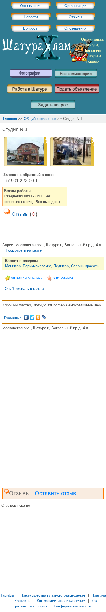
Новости (31, 17)
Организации (75, 6)
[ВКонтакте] (26, 317)
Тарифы (7, 595)
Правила (98, 595)
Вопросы (30, 28)
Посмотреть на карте (24, 250)
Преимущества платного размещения (52, 595)
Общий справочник (40, 119)
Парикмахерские (37, 266)
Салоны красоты (85, 266)
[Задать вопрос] (53, 111)
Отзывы (75, 17)
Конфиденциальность (72, 606)
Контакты (22, 601)
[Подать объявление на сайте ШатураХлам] (76, 95)
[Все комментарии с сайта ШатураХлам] (75, 80)
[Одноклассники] (38, 317)
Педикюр (61, 266)
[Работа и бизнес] (29, 95)
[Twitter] (32, 317)
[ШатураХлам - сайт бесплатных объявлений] (46, 61)
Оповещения (75, 28)
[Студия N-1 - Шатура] (25, 164)
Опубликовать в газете (24, 288)
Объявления (30, 6)
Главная (10, 119)
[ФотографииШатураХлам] (30, 80)
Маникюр (13, 266)
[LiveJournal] (44, 317)
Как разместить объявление (61, 601)
